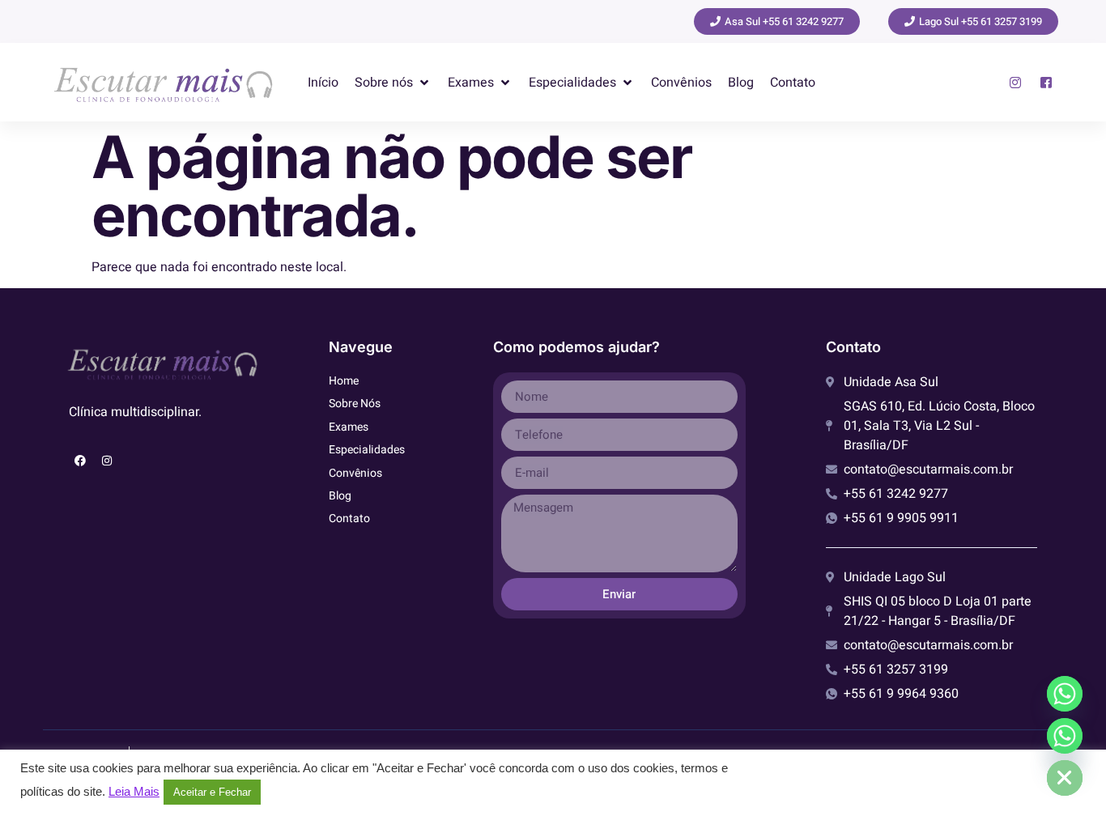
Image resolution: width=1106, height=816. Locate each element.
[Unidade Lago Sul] (1065, 736)
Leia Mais (134, 791)
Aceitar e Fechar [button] (212, 792)
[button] (393, 82)
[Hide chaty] (1065, 778)
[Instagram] (107, 460)
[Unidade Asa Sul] (1065, 694)
